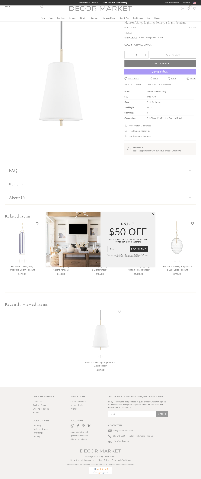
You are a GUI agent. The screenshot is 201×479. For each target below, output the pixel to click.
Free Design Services (172, 3)
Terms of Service (129, 256)
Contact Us (186, 3)
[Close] (153, 214)
